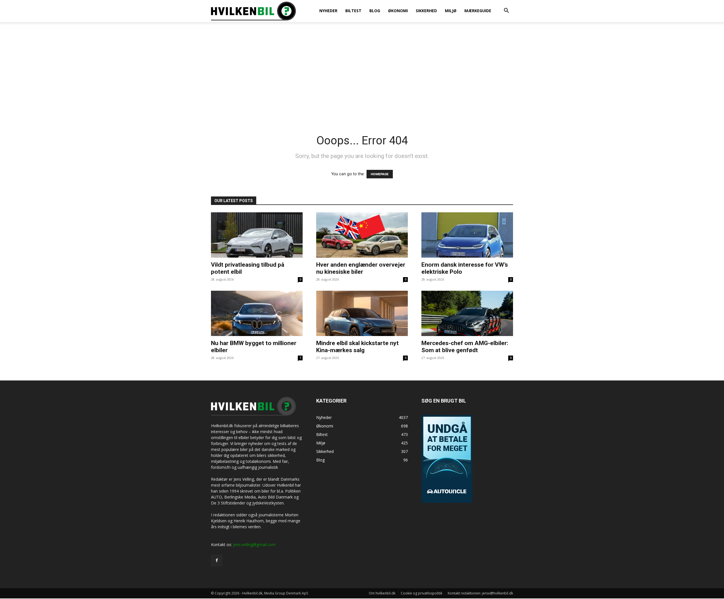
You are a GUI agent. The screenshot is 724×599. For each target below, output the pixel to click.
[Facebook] (216, 560)
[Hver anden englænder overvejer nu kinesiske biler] (362, 235)
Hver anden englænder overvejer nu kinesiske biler (360, 268)
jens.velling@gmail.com (254, 544)
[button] (506, 11)
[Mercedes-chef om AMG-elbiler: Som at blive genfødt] (467, 313)
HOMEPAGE (380, 174)
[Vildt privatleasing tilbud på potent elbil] (257, 235)
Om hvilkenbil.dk (382, 593)
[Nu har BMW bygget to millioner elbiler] (257, 313)
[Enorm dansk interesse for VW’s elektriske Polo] (467, 235)
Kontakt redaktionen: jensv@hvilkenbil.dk (480, 593)
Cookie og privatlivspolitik (421, 593)
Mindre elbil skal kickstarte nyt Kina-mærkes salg (357, 347)
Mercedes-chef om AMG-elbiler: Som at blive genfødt (464, 347)
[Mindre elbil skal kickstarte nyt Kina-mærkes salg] (362, 313)
